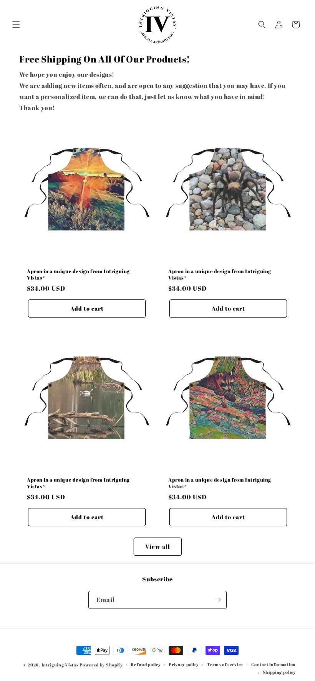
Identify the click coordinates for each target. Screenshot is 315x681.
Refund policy (146, 664)
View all (157, 546)
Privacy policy (184, 664)
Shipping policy (279, 672)
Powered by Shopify (101, 665)
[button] (16, 24)
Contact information (273, 664)
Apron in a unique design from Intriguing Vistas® (78, 274)
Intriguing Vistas (60, 665)
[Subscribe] (217, 600)
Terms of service (225, 664)
